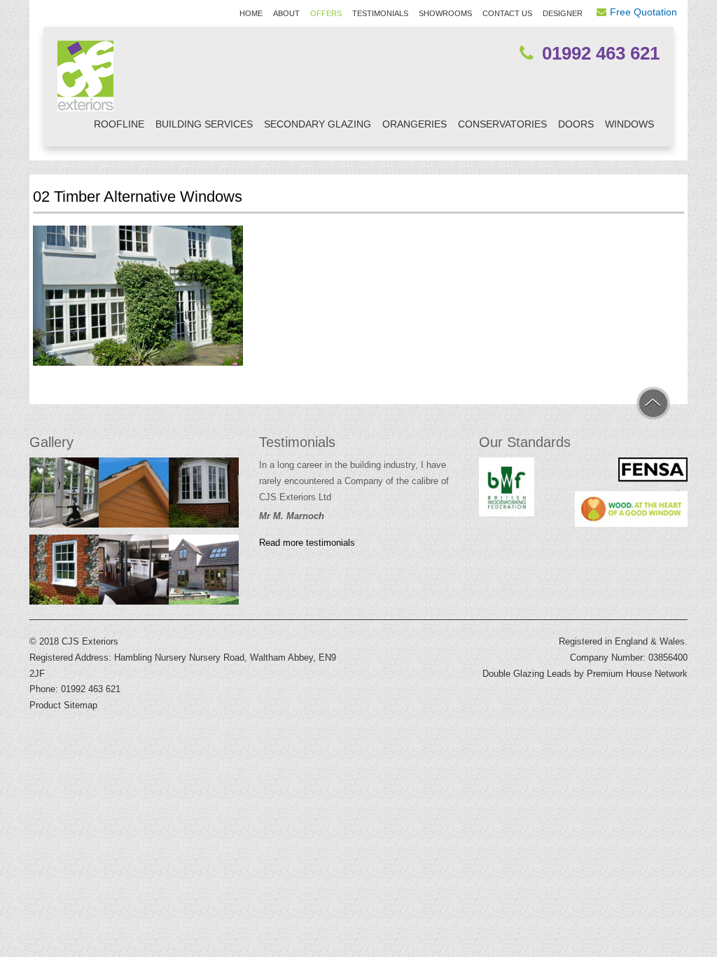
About (286, 13)
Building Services (204, 124)
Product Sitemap (63, 705)
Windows (629, 124)
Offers (326, 13)
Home (251, 13)
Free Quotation (643, 12)
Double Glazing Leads (526, 673)
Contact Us (507, 13)
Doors (576, 124)
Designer (563, 13)
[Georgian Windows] (64, 496)
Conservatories (502, 124)
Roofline (119, 124)
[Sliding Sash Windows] (64, 573)
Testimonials (380, 13)
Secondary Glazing (317, 124)
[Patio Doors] (204, 573)
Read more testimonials (307, 543)
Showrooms (445, 13)
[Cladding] (134, 496)
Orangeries (414, 124)
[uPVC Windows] (204, 496)
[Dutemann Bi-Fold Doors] (134, 573)
